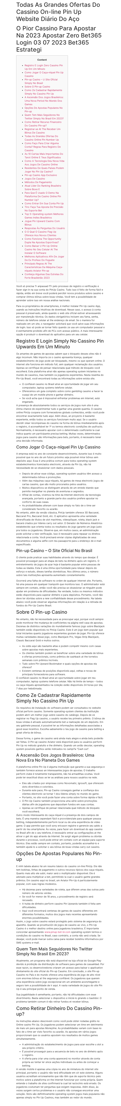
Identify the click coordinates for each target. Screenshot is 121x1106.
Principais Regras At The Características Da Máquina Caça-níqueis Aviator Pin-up (44, 267)
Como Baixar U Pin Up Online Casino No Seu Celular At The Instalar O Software (41, 249)
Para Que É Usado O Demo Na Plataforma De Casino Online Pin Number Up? (43, 196)
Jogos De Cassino (35, 178)
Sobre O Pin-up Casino (37, 86)
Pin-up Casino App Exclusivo (41, 175)
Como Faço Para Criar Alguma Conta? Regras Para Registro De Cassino (43, 147)
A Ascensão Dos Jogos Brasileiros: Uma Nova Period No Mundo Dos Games (44, 101)
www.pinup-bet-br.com (57, 931)
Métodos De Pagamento (38, 182)
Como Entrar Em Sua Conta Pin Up (44, 203)
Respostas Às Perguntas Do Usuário (45, 228)
